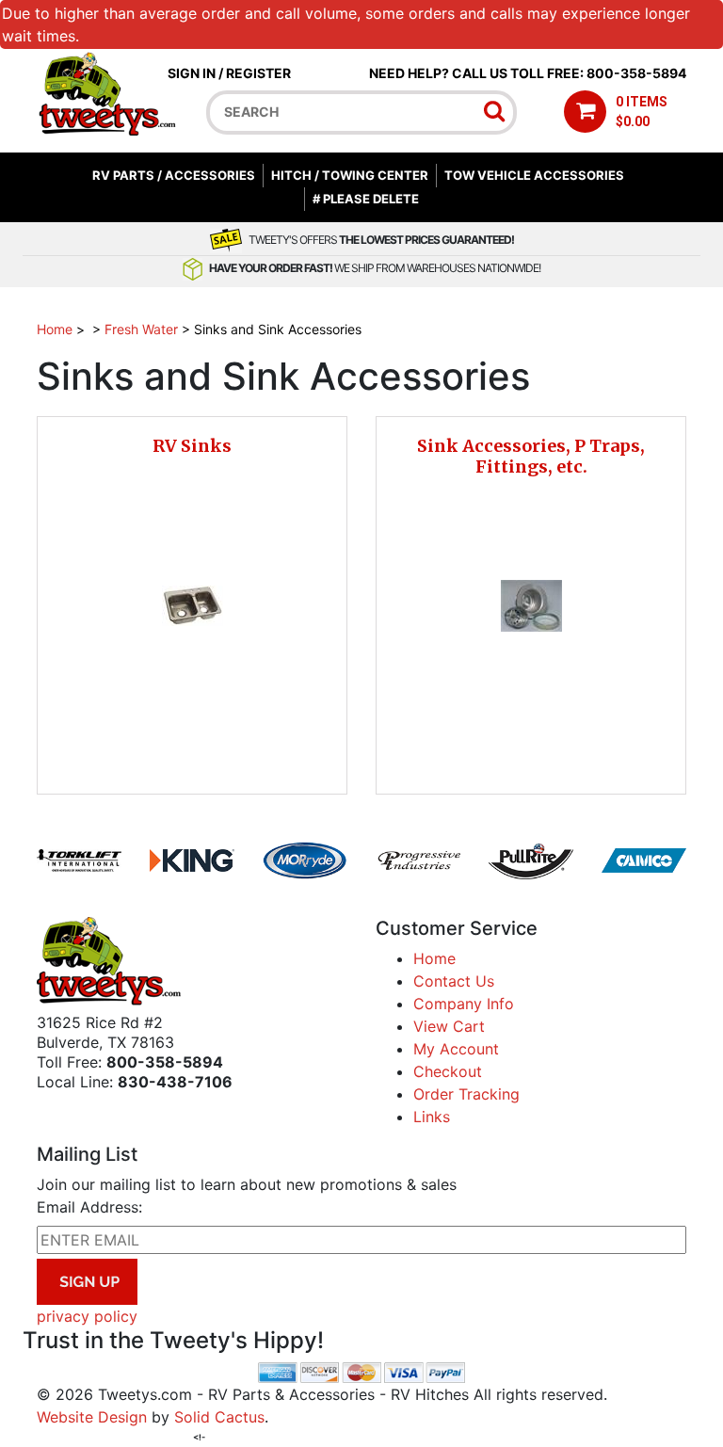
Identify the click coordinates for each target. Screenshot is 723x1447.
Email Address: (89, 1207)
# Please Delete (366, 198)
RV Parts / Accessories (173, 175)
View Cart (449, 1026)
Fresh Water (141, 329)
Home (54, 329)
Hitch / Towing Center (349, 175)
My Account (456, 1048)
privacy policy (87, 1316)
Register (258, 73)
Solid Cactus (219, 1416)
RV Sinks (192, 446)
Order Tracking (466, 1094)
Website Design (92, 1416)
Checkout (447, 1071)
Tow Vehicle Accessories (534, 175)
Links (431, 1116)
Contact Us (453, 981)
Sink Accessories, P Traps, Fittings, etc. (531, 456)
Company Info (463, 1003)
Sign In (192, 73)
